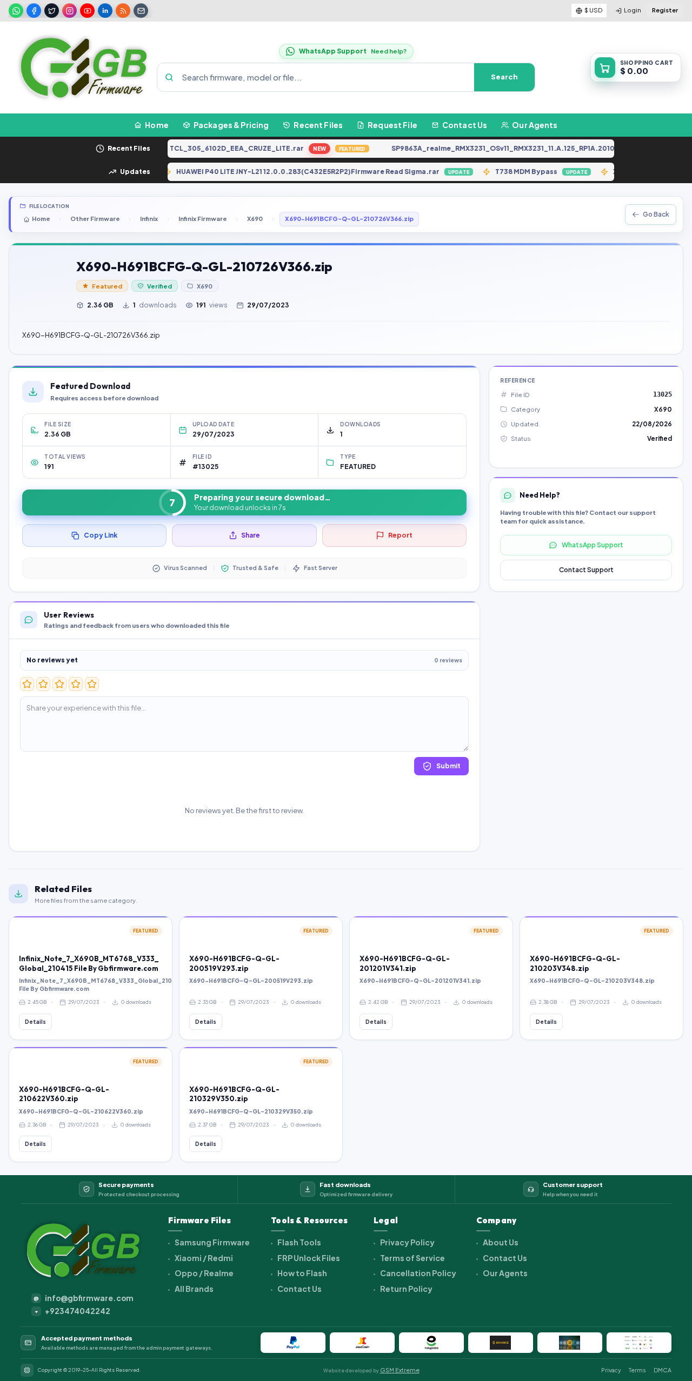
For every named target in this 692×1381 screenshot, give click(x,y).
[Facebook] (33, 10)
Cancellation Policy (417, 1273)
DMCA (662, 1369)
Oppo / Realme (204, 1273)
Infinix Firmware (202, 218)
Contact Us (299, 1288)
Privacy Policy (407, 1242)
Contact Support (586, 570)
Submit (448, 766)
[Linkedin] (105, 10)
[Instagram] (69, 10)
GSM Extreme (400, 1369)
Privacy (611, 1369)
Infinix (149, 218)
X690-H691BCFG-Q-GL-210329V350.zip (234, 1094)
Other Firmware (94, 218)
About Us (500, 1242)
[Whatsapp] (16, 10)
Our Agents (505, 1273)
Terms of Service (412, 1258)
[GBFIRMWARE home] (83, 67)
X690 (255, 218)
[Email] (141, 10)
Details (35, 1021)
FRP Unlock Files (308, 1258)
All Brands (194, 1288)
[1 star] (27, 684)
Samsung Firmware (212, 1242)
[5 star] (92, 684)
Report (400, 535)
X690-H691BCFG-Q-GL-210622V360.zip (64, 1094)
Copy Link (100, 535)
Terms (637, 1369)
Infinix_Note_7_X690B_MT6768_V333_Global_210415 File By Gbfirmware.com (88, 963)
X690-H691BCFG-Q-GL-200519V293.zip (234, 963)
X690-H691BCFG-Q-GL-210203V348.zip (575, 963)
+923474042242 (73, 1311)
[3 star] (59, 684)
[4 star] (76, 684)
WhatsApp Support (592, 545)
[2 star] (43, 684)
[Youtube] (87, 10)
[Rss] (123, 10)
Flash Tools (298, 1242)
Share (250, 535)
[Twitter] (51, 10)
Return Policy (405, 1288)
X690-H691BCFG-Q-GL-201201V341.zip (405, 963)
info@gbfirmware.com (84, 1298)
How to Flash (301, 1273)
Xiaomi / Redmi (203, 1258)
